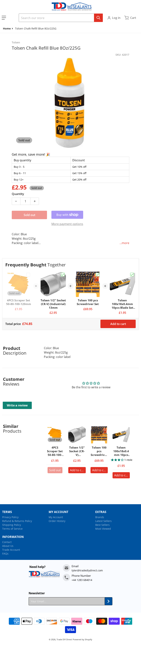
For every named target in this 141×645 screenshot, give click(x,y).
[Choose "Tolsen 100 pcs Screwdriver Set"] (97, 274)
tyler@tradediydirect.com (87, 570)
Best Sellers (102, 525)
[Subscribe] (108, 601)
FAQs (5, 553)
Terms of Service (12, 528)
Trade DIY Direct (64, 639)
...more (124, 243)
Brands (99, 517)
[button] (8, 18)
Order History (57, 521)
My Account (56, 517)
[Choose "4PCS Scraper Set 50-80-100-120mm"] (28, 274)
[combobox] (61, 18)
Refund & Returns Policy (17, 521)
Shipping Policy (11, 525)
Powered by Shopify (82, 639)
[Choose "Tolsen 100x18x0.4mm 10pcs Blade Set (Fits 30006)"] (132, 274)
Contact (7, 542)
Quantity (18, 194)
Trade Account (11, 549)
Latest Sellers (103, 521)
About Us (7, 546)
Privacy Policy (10, 517)
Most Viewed (103, 528)
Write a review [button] (17, 405)
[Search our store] (98, 18)
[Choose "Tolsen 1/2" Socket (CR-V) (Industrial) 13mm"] (63, 274)
